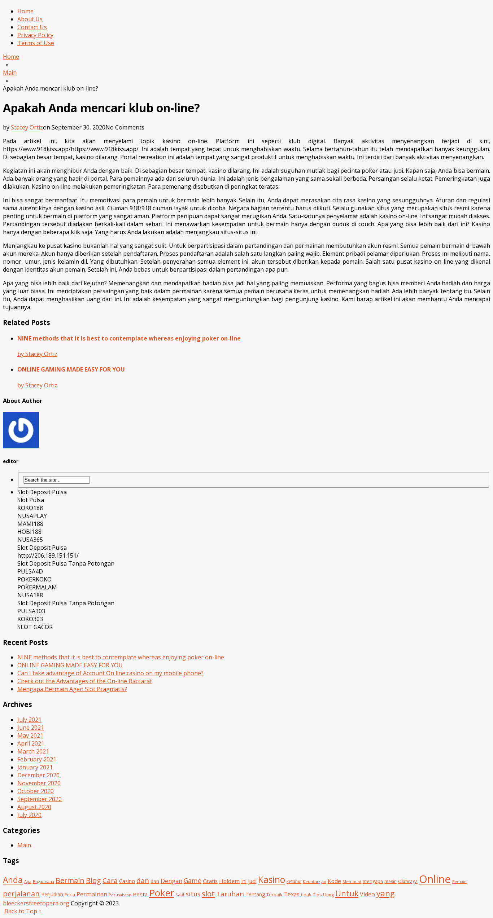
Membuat (352, 881)
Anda (13, 880)
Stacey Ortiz (27, 127)
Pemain (459, 881)
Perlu (70, 895)
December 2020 (38, 775)
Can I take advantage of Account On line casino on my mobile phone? (110, 673)
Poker (161, 892)
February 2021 (36, 759)
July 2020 (29, 815)
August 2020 (34, 807)
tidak (306, 894)
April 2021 (30, 743)
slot (208, 893)
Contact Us (32, 27)
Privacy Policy (35, 35)
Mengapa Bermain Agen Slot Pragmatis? (72, 689)
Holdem (229, 880)
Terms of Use (35, 43)
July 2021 (29, 720)
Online (435, 879)
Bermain (70, 880)
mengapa (373, 881)
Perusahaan (120, 894)
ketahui (294, 881)
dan (142, 880)
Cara (110, 880)
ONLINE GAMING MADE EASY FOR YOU (70, 665)
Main (24, 845)
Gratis (210, 880)
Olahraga (408, 881)
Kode (334, 880)
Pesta (140, 894)
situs (193, 894)
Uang (328, 895)
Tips (317, 895)
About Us (30, 19)
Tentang (255, 894)
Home (25, 11)
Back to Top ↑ (23, 911)
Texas (292, 894)
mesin (390, 881)
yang (385, 893)
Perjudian (52, 894)
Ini (244, 881)
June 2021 (30, 728)
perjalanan (21, 894)
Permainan (92, 894)
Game (192, 880)
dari (154, 881)
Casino (127, 880)
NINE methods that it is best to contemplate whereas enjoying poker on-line (120, 657)
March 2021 (33, 751)
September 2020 (39, 799)
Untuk (346, 893)
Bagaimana (43, 881)
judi (252, 881)
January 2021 (35, 767)
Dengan (171, 881)
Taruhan (230, 893)
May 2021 (30, 735)
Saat (179, 895)
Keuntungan (314, 881)
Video (367, 894)
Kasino (271, 880)
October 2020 (35, 791)
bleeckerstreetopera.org (36, 903)
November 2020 (39, 783)
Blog (93, 880)
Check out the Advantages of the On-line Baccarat (84, 681)
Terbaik (274, 894)
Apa (27, 881)
